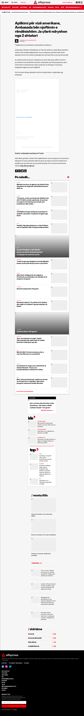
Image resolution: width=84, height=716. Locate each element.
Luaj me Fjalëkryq (67, 2)
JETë (62, 7)
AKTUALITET (6, 7)
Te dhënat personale (15, 663)
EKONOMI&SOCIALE (39, 7)
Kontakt (4, 663)
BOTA (57, 7)
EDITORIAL (23, 7)
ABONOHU (5, 706)
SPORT (4, 690)
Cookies (26, 663)
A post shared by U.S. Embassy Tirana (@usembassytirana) (37, 147)
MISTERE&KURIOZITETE (74, 7)
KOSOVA (51, 7)
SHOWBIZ (4, 688)
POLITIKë (15, 7)
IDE (30, 7)
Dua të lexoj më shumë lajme (25, 391)
